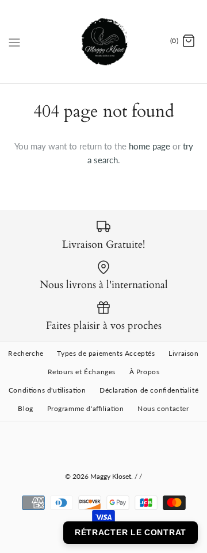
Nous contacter (163, 408)
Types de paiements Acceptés (106, 353)
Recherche (25, 353)
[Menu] (14, 41)
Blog (25, 408)
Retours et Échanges (82, 371)
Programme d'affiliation (85, 408)
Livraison (183, 353)
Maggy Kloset (110, 476)
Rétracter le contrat (130, 532)
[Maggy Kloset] (104, 42)
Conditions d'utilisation (47, 390)
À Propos (144, 371)
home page (149, 146)
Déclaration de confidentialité (148, 390)
